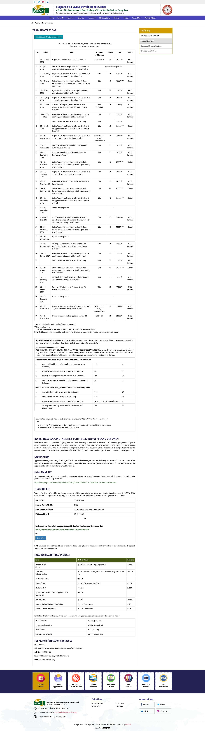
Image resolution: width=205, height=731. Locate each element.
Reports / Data (150, 18)
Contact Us (136, 18)
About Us (60, 18)
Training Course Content (150, 36)
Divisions (70, 18)
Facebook (146, 705)
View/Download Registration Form (48, 37)
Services (81, 18)
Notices (116, 18)
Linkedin (146, 711)
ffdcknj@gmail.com (59, 717)
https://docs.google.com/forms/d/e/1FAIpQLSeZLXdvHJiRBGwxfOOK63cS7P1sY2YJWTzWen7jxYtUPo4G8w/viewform (75, 483)
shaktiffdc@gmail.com (45, 717)
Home (51, 18)
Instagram (163, 711)
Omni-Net (128, 725)
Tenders (126, 18)
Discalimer (120, 703)
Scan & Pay (40, 538)
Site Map (120, 706)
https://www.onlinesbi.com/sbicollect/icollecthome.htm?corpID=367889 (62, 530)
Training (92, 18)
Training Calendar (147, 41)
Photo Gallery (98, 703)
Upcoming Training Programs (151, 46)
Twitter (162, 705)
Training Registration (148, 51)
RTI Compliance (104, 18)
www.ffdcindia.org (48, 659)
